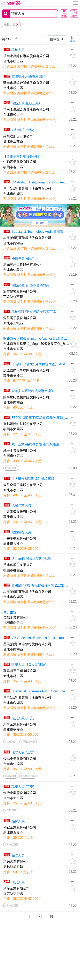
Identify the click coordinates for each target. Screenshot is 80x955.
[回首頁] (10, 3)
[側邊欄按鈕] (76, 3)
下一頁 (48, 916)
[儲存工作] (73, 55)
